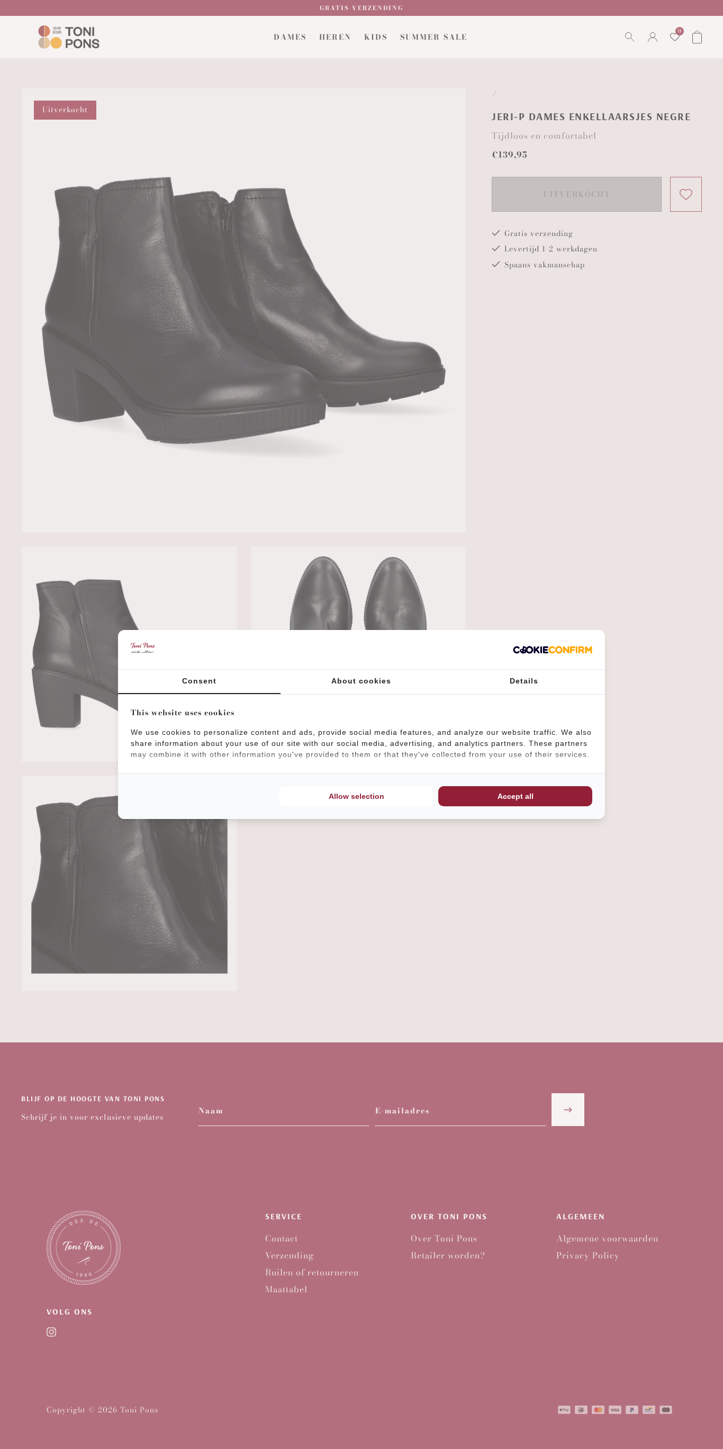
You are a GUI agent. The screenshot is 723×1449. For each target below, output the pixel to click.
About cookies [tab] (361, 681)
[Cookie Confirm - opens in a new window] (552, 649)
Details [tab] (524, 681)
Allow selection (356, 796)
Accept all (516, 796)
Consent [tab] (199, 681)
